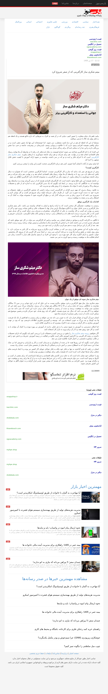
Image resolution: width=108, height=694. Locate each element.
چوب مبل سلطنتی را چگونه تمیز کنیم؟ (82, 646)
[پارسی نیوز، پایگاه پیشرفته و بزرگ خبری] (89, 13)
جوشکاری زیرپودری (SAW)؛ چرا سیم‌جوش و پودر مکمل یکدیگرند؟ (69, 637)
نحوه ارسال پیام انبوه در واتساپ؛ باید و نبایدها (58, 528)
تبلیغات (48, 653)
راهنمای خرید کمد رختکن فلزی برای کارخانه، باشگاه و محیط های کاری (67, 629)
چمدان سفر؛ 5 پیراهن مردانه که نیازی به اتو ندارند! (56, 562)
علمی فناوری (52, 22)
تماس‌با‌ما (65, 3)
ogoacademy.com (94, 47)
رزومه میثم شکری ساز (80, 333)
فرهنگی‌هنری (94, 27)
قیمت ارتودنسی (95, 39)
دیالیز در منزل (96, 415)
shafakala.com (13, 418)
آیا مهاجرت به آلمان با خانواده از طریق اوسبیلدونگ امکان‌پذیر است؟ (48, 493)
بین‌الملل (18, 22)
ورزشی (64, 22)
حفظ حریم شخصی (36, 653)
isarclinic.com (95, 42)
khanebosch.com (94, 57)
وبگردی (67, 27)
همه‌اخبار (96, 22)
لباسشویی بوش (95, 55)
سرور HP (97, 447)
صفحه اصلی (74, 653)
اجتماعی (39, 22)
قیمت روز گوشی (94, 49)
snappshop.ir (96, 52)
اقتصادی (75, 22)
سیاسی (86, 22)
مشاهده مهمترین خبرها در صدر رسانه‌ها (54, 579)
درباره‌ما (76, 3)
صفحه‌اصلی (87, 3)
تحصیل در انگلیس (94, 44)
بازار (48, 27)
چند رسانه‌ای (80, 27)
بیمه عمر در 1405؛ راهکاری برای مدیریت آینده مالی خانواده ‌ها (51, 545)
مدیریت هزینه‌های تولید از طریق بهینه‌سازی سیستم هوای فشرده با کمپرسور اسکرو (61, 595)
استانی (28, 22)
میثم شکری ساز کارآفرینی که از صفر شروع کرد (75, 72)
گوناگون (57, 27)
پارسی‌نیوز (101, 3)
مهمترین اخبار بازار (86, 486)
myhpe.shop (12, 450)
